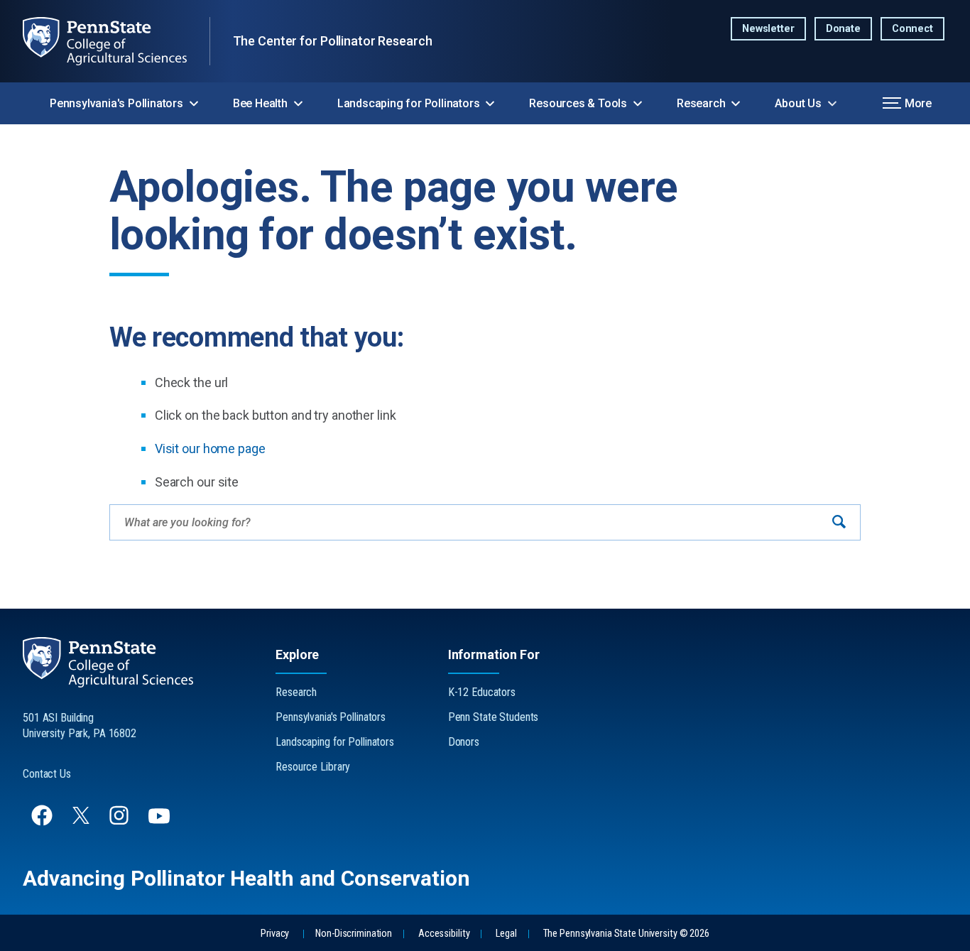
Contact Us (47, 774)
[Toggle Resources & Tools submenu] (638, 104)
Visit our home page (210, 448)
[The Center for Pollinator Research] (116, 41)
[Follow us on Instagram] (120, 822)
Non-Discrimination (353, 934)
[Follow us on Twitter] (82, 820)
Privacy (275, 934)
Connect (912, 29)
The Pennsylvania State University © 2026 (626, 934)
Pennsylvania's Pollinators (116, 103)
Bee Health (260, 103)
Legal (506, 934)
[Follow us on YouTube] (160, 822)
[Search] (839, 522)
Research (701, 103)
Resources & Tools (578, 103)
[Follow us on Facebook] (43, 822)
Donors (463, 742)
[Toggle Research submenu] (736, 104)
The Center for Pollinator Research (332, 40)
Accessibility (443, 934)
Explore (297, 654)
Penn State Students (493, 717)
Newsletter (768, 29)
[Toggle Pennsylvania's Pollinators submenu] (194, 104)
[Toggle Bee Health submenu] (298, 104)
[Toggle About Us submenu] (832, 104)
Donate (843, 29)
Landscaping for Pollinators (408, 103)
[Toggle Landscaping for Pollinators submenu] (490, 104)
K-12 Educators (482, 692)
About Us (798, 103)
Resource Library (313, 766)
